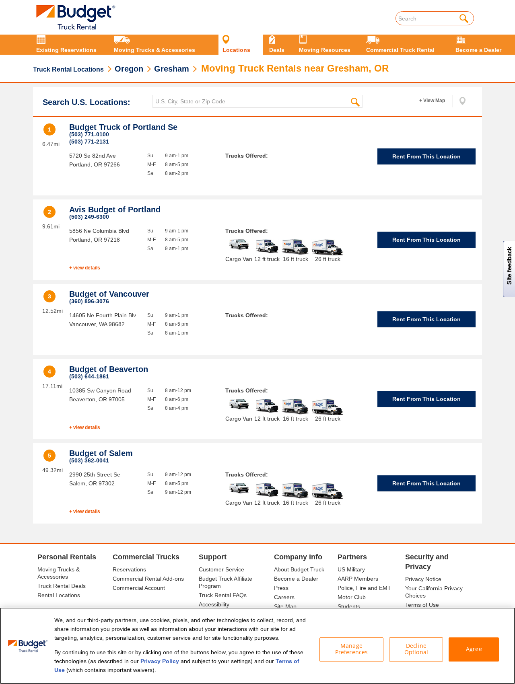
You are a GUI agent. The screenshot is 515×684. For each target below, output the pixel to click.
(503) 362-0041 (89, 460)
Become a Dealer (296, 578)
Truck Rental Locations (68, 69)
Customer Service (221, 569)
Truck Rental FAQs (223, 595)
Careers (284, 597)
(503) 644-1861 (89, 376)
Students (349, 606)
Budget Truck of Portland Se (123, 127)
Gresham (171, 68)
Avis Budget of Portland (115, 209)
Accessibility (214, 604)
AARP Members (358, 578)
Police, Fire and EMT (364, 588)
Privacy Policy (159, 661)
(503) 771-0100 (89, 134)
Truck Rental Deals (61, 586)
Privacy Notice (423, 579)
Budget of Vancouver (109, 294)
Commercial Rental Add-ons (148, 578)
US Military (351, 569)
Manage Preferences (351, 649)
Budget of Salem (101, 453)
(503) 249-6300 (89, 217)
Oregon (129, 68)
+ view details (84, 268)
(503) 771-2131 (89, 141)
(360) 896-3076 (89, 301)
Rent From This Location (426, 156)
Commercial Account (139, 588)
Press (281, 588)
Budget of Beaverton (108, 369)
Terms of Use (422, 605)
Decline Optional (416, 649)
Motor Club (352, 597)
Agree (474, 649)
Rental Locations (58, 595)
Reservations (129, 569)
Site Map (285, 606)
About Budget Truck (299, 569)
